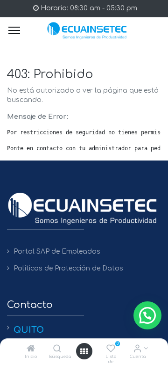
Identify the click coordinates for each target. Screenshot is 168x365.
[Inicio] (31, 349)
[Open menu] (84, 351)
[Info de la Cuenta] (137, 349)
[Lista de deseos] (110, 349)
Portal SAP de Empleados (57, 251)
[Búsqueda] (57, 349)
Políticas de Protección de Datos (68, 268)
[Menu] (14, 30)
